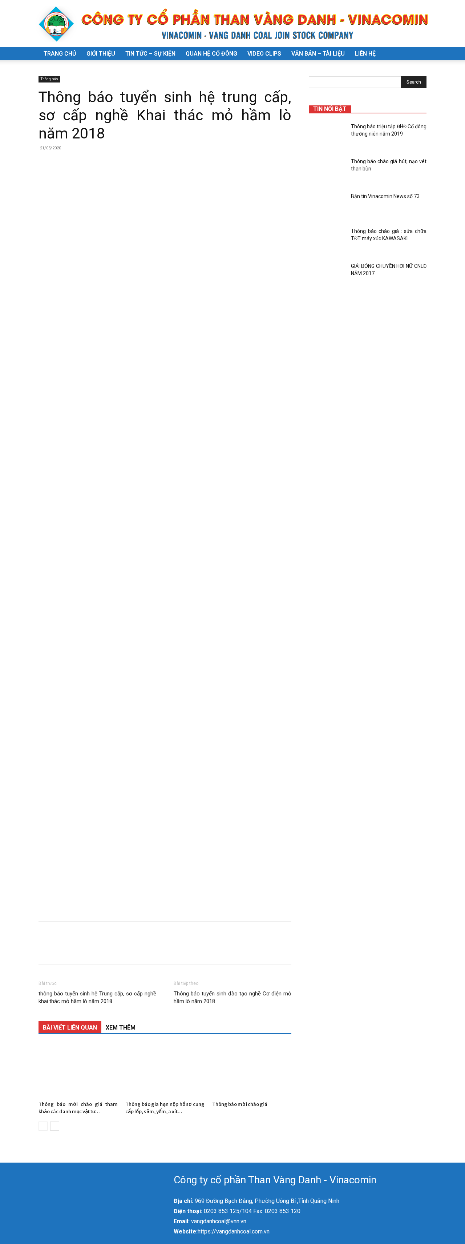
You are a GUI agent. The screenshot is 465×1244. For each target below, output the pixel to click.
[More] (113, 949)
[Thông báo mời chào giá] (251, 1071)
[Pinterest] (79, 949)
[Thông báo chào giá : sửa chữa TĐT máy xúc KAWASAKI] (327, 240)
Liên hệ (365, 53)
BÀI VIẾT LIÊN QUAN (70, 1027)
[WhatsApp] (96, 949)
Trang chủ (60, 53)
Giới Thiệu (100, 53)
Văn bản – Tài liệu (318, 53)
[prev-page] (43, 1126)
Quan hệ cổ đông (211, 53)
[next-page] (54, 1126)
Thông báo (49, 79)
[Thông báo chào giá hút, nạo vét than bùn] (327, 170)
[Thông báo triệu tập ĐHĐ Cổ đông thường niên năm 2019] (327, 135)
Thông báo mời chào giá (239, 1104)
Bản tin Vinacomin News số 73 (385, 196)
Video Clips (264, 53)
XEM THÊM (121, 1027)
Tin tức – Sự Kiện (150, 53)
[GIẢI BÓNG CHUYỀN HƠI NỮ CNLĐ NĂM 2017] (327, 275)
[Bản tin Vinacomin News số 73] (327, 205)
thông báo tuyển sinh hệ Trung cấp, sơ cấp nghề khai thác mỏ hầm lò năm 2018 (97, 997)
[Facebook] (46, 949)
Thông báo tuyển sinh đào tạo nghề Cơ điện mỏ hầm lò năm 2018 (232, 997)
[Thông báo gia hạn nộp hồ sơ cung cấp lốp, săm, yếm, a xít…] (165, 1071)
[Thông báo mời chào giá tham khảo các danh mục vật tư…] (78, 1071)
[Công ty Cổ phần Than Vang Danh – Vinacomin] (232, 24)
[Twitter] (62, 949)
